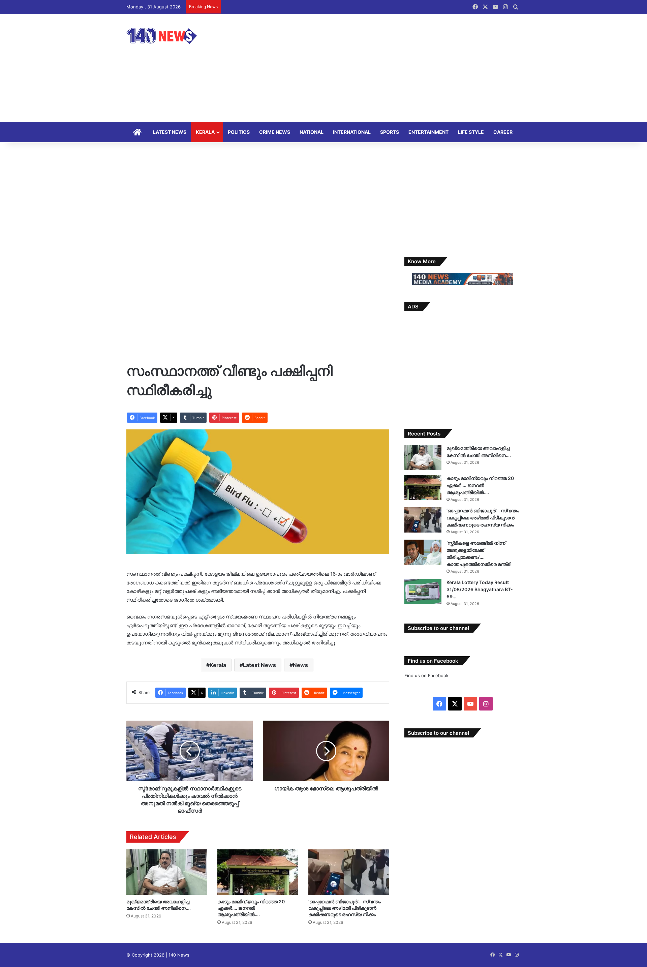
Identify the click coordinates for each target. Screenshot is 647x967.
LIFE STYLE (471, 132)
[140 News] (176, 36)
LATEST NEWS (169, 132)
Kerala (218, 665)
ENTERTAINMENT (428, 132)
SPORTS (389, 132)
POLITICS (239, 132)
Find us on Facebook (426, 675)
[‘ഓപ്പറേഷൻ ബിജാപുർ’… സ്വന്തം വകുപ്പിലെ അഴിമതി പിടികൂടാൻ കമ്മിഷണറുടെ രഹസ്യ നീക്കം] (348, 872)
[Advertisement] (391, 68)
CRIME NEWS (274, 132)
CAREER (503, 132)
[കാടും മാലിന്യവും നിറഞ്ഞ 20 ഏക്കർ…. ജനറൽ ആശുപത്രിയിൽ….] (257, 872)
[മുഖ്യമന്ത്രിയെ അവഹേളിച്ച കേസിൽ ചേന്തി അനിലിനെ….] (166, 872)
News (300, 665)
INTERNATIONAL (352, 132)
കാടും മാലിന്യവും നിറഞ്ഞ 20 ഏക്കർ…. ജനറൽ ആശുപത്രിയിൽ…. (251, 908)
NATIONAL (312, 132)
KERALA (205, 132)
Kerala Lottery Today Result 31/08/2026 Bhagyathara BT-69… (479, 589)
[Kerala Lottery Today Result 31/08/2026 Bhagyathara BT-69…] (422, 591)
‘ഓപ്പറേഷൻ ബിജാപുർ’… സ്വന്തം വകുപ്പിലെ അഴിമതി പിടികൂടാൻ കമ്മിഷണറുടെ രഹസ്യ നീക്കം (344, 908)
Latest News (259, 665)
